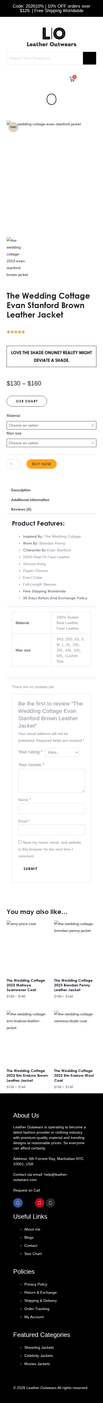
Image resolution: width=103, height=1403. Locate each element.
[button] (51, 99)
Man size (14, 433)
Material (13, 415)
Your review (31, 764)
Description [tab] (21, 490)
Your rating (30, 751)
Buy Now (41, 464)
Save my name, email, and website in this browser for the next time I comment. (49, 849)
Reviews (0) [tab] (21, 509)
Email (24, 821)
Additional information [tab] (30, 499)
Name (24, 800)
